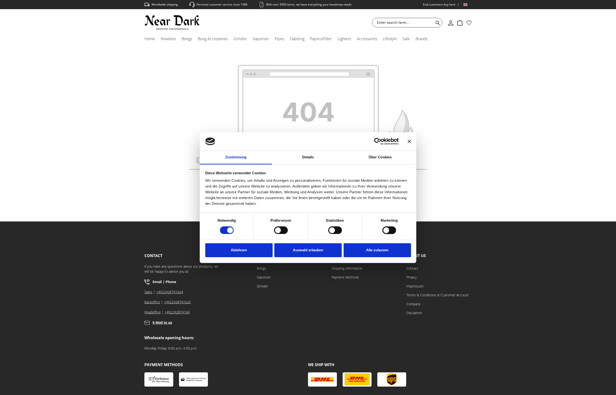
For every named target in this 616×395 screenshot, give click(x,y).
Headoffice (152, 312)
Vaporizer (264, 277)
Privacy (411, 277)
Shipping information (347, 268)
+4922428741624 (169, 292)
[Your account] (450, 23)
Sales (148, 292)
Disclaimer (414, 313)
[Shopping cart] (459, 23)
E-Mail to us (162, 322)
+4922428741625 (177, 302)
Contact (412, 268)
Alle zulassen (377, 250)
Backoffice (152, 302)
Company (413, 304)
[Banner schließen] (409, 141)
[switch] (281, 230)
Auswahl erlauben (308, 250)
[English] (465, 4)
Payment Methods (345, 277)
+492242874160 (177, 312)
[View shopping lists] (469, 23)
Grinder (262, 286)
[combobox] (404, 22)
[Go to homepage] (172, 22)
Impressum (415, 286)
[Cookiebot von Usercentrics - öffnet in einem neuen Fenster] (378, 141)
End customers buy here (439, 4)
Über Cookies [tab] (380, 157)
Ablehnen (239, 250)
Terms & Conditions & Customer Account (437, 295)
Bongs (261, 268)
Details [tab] (308, 157)
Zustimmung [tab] (236, 157)
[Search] (437, 22)
